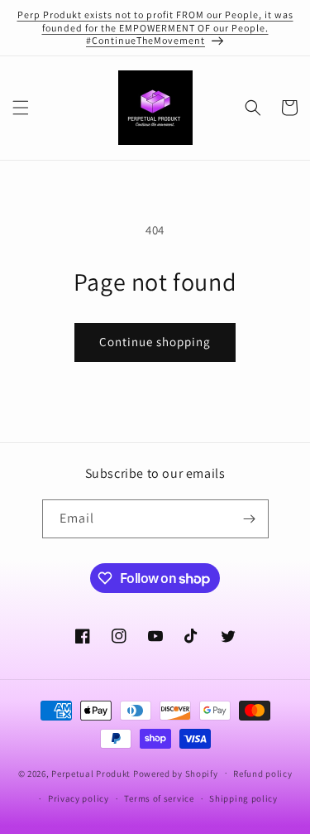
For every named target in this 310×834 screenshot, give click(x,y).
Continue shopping (155, 342)
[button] (20, 107)
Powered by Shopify (175, 773)
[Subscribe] (249, 518)
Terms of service (158, 798)
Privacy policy (78, 798)
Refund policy (262, 773)
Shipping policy (243, 798)
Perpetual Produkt (91, 773)
